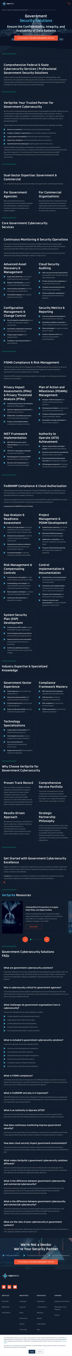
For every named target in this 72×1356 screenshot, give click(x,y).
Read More (33, 927)
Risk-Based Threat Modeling (60, 1308)
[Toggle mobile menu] (68, 4)
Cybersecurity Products (62, 1301)
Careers (57, 1315)
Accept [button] (32, 1351)
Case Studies (41, 1324)
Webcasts (40, 1312)
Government (23, 1318)
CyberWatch (41, 1301)
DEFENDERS (6, 1312)
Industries (23, 1295)
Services (5, 1295)
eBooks (39, 1318)
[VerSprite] (8, 4)
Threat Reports (42, 1307)
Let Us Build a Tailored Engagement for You (36, 38)
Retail (21, 1312)
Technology (23, 1329)
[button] (30, 939)
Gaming (21, 1324)
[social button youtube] (15, 1287)
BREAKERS (5, 1307)
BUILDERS (5, 1301)
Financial (22, 1307)
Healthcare (23, 1301)
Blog (38, 1329)
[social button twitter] (4, 1287)
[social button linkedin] (9, 1287)
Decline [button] (40, 1351)
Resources (41, 1295)
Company (58, 1295)
